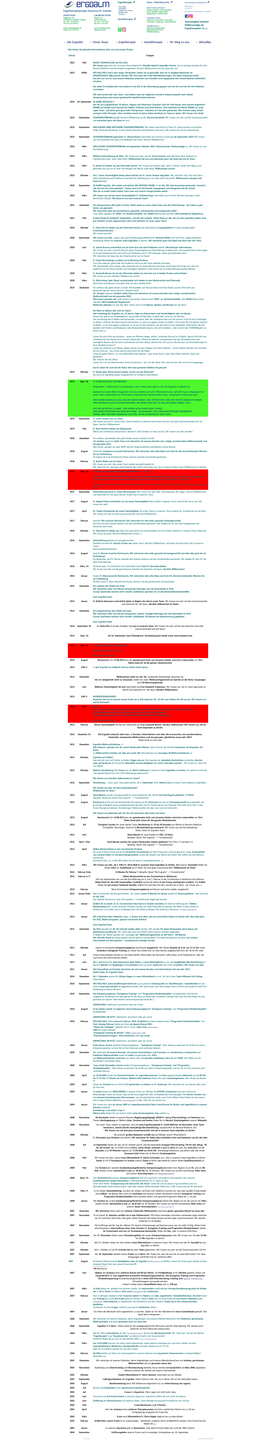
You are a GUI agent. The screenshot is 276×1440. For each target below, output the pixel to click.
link (118, 715)
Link (162, 861)
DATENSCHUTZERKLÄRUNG (205, 1439)
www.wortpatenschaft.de (148, 1339)
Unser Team (100, 42)
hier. (168, 1113)
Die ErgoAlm (74, 42)
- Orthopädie (122, 9)
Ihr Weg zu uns (179, 42)
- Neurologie (122, 7)
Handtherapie (152, 42)
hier (206, 29)
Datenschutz (189, 6)
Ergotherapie (127, 42)
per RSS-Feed (157, 1261)
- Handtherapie (123, 12)
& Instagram (207, 11)
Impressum (188, 8)
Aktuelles (204, 42)
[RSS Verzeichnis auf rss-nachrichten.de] (100, 1269)
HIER (104, 331)
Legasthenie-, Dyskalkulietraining (192, 1279)
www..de (188, 910)
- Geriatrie (121, 14)
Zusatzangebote (137, 1292)
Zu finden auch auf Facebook (194, 11)
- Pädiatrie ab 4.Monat (125, 11)
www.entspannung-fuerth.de (164, 1174)
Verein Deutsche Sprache (135, 1333)
